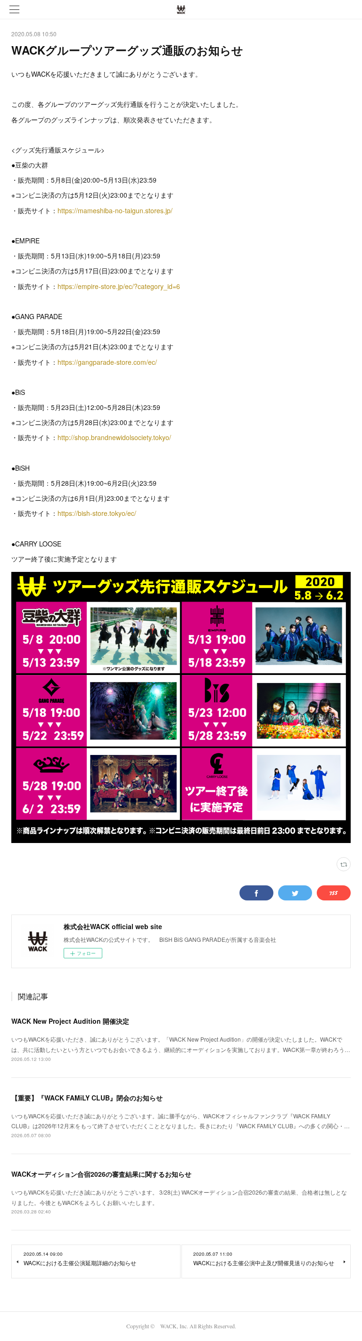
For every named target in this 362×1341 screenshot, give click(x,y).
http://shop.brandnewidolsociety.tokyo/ (114, 437)
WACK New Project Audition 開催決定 (70, 1021)
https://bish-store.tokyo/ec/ (97, 513)
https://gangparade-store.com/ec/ (107, 362)
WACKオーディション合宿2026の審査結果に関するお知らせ (101, 1174)
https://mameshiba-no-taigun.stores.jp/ (115, 210)
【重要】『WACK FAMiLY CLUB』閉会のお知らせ (87, 1097)
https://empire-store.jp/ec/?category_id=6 (119, 286)
